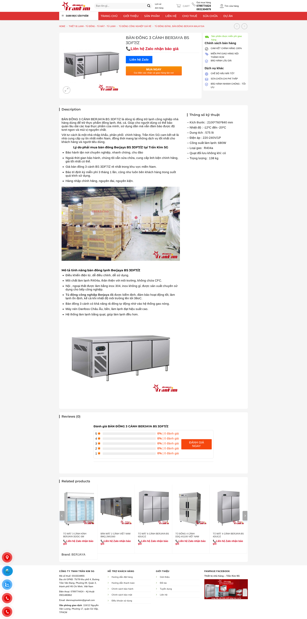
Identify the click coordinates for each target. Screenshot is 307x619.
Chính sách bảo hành (122, 589)
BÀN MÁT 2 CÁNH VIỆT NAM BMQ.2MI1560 (115, 535)
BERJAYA (78, 554)
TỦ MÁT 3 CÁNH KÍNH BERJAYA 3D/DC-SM (74, 535)
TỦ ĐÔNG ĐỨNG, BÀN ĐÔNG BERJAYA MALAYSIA (179, 26)
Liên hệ (163, 594)
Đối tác (163, 583)
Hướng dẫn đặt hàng (122, 577)
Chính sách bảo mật (122, 594)
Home (62, 26)
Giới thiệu (165, 577)
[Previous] (62, 516)
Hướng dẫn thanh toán (123, 583)
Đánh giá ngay (196, 444)
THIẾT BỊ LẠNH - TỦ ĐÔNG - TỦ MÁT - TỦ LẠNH (92, 26)
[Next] (245, 516)
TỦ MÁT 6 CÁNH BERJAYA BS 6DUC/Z (153, 535)
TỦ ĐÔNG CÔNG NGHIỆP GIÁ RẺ (135, 26)
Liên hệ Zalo (139, 59)
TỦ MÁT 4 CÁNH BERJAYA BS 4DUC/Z (228, 535)
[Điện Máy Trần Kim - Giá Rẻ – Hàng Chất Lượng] (75, 6)
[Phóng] (66, 90)
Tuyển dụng (166, 589)
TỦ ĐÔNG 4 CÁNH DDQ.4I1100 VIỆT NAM (187, 535)
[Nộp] (149, 6)
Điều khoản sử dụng (122, 600)
